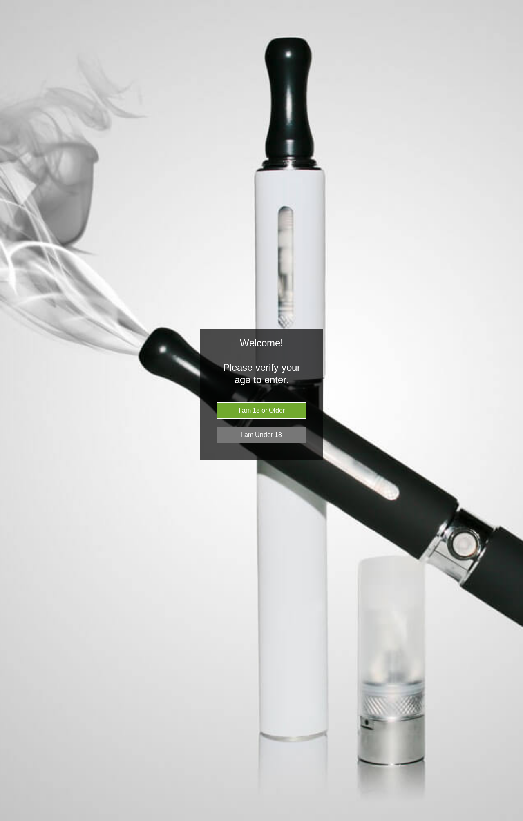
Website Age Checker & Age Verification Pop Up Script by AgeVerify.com (513, 819)
